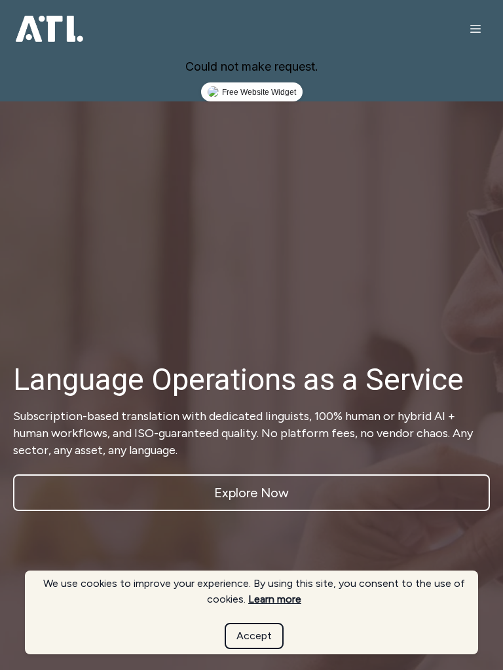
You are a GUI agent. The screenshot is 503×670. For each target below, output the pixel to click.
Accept (254, 635)
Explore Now (251, 493)
